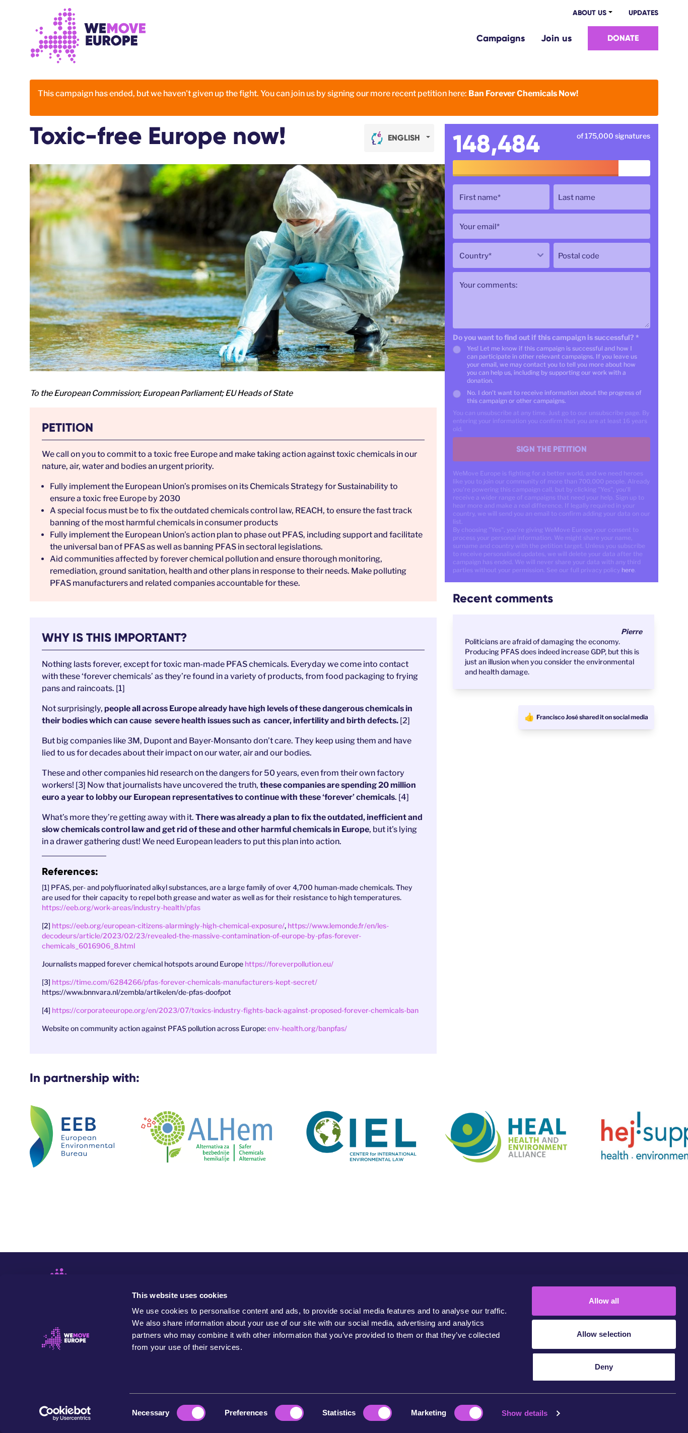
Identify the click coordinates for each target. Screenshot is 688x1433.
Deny (604, 1366)
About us (589, 13)
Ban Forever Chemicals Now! (523, 93)
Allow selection (604, 1334)
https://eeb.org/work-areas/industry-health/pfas (121, 907)
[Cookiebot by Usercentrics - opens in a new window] (65, 1413)
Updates (643, 13)
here (628, 570)
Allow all (604, 1300)
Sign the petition (551, 449)
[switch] (289, 1413)
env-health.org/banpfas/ (307, 1028)
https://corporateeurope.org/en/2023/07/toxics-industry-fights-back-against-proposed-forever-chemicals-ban (235, 1010)
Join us (556, 38)
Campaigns (500, 38)
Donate (623, 38)
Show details (524, 1413)
